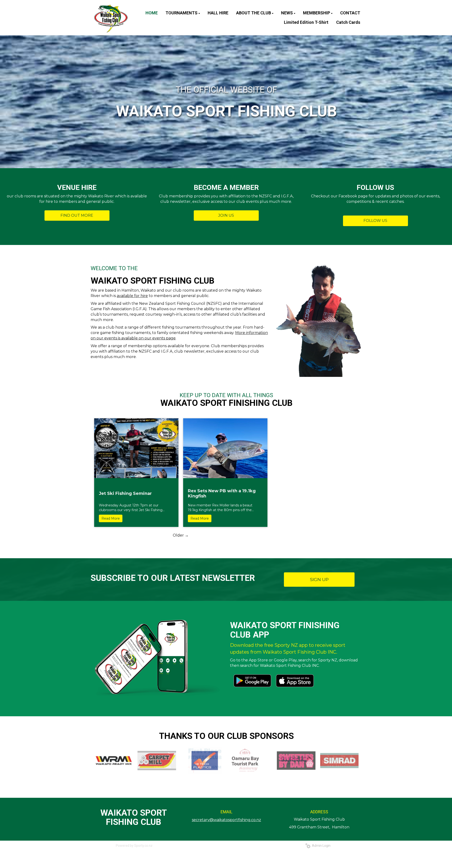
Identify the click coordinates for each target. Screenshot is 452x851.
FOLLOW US (375, 220)
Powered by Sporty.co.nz (134, 845)
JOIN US (226, 215)
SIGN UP (319, 579)
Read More (110, 518)
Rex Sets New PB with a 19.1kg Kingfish (222, 493)
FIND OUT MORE (77, 215)
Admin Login (321, 845)
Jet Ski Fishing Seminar (125, 493)
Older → (181, 535)
